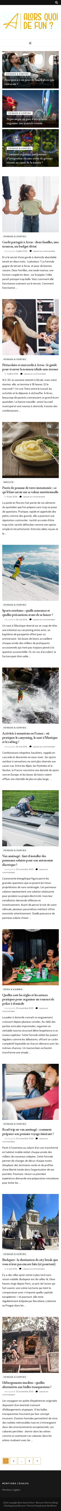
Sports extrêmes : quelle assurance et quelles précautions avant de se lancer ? (27, 612)
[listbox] (30, 109)
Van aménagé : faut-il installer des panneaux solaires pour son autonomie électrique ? (27, 860)
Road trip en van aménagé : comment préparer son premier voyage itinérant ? (28, 1131)
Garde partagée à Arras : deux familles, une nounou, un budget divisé (30, 244)
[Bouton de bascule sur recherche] (56, 2)
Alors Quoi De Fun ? (26, 1502)
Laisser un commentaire (44, 251)
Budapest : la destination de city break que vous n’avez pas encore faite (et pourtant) (30, 1261)
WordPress (52, 1505)
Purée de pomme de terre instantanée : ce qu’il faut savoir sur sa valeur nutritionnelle (30, 489)
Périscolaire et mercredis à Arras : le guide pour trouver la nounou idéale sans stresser (30, 367)
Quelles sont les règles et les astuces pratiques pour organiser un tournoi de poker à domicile (28, 999)
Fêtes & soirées (13, 989)
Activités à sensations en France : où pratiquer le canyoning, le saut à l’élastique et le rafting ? (29, 737)
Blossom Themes (26, 1505)
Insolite (8, 482)
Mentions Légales (11, 1489)
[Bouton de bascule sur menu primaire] (30, 43)
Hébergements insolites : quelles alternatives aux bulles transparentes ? (27, 1384)
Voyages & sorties (17, 74)
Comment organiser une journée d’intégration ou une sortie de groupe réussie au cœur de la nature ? (30, 158)
